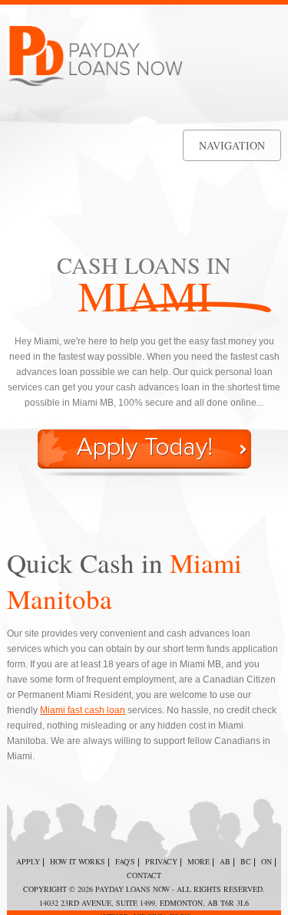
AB (225, 861)
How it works (77, 861)
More (198, 861)
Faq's (125, 861)
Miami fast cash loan (82, 710)
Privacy (161, 861)
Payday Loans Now (132, 889)
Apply (28, 861)
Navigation (232, 145)
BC (245, 861)
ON (266, 861)
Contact (144, 875)
